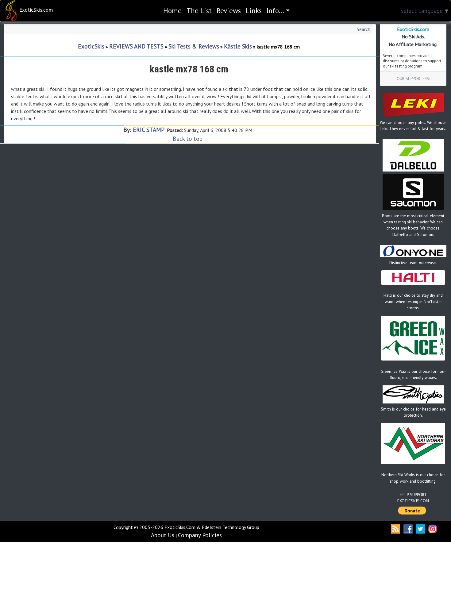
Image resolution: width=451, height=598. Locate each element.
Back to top (187, 138)
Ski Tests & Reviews (193, 46)
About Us (162, 535)
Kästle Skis (238, 46)
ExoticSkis (91, 46)
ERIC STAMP (149, 129)
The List (199, 10)
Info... (275, 10)
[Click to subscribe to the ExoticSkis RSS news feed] (396, 528)
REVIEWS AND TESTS (136, 46)
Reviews (229, 10)
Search (363, 29)
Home (173, 10)
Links (254, 10)
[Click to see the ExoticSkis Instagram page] (432, 528)
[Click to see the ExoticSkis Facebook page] (408, 528)
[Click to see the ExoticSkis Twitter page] (420, 528)
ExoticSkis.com (36, 9)
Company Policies (200, 535)
